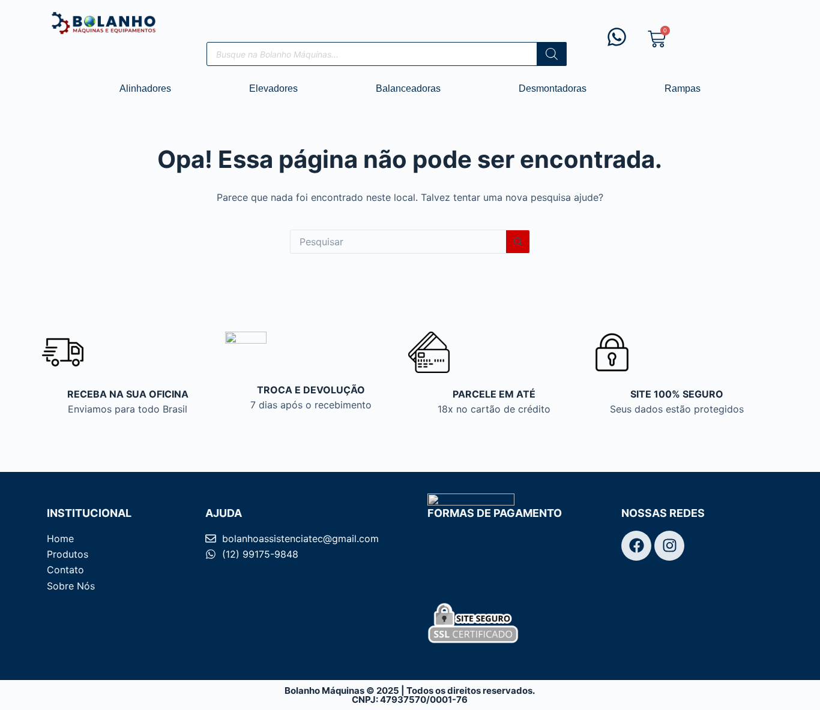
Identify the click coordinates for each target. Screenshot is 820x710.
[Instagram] (669, 546)
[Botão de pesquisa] (518, 242)
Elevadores (273, 88)
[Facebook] (636, 546)
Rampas (683, 88)
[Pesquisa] (552, 54)
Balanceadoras (408, 88)
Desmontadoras (552, 88)
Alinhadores (145, 88)
